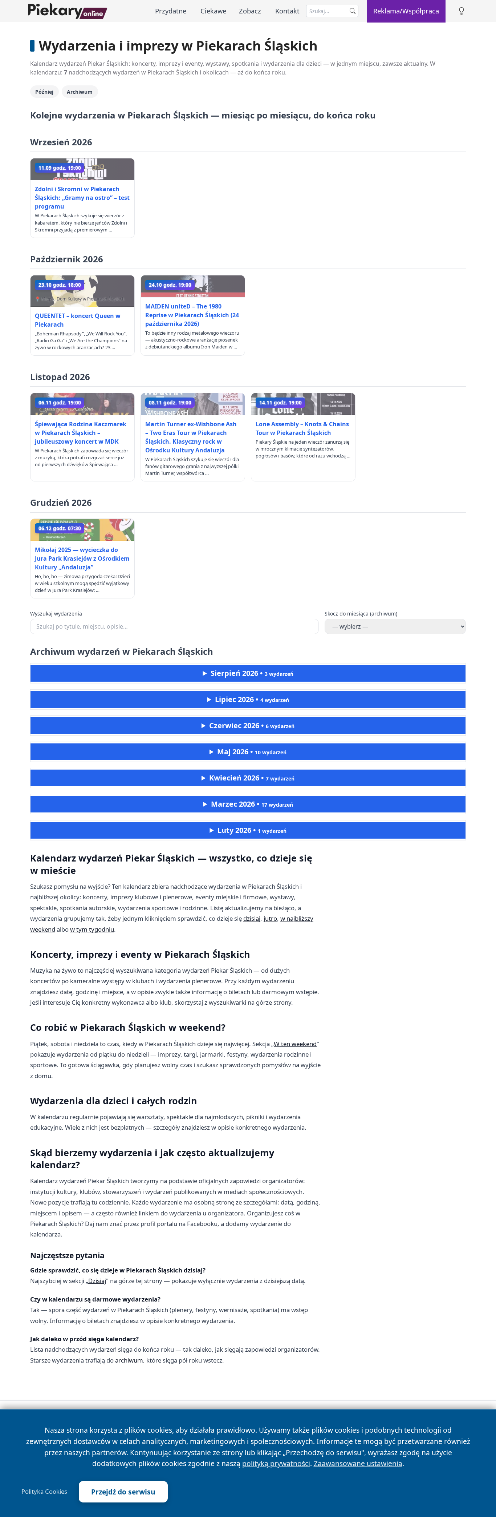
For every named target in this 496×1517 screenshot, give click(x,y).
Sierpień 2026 (252, 673)
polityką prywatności (276, 1463)
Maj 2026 (251, 752)
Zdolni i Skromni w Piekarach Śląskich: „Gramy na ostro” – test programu (82, 197)
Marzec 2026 (252, 804)
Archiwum (80, 91)
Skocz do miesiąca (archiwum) (361, 613)
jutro (270, 918)
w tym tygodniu (92, 929)
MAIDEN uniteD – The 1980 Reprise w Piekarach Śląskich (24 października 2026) (192, 315)
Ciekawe (213, 10)
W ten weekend (295, 1044)
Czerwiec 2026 (251, 725)
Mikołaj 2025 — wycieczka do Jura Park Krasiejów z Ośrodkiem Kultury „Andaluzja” (82, 558)
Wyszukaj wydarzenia (56, 613)
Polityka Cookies (44, 1491)
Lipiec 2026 (252, 699)
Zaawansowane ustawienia (358, 1463)
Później (44, 91)
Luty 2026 (251, 830)
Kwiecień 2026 (251, 778)
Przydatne (170, 10)
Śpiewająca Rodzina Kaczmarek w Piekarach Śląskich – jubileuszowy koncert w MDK (80, 432)
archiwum (129, 1360)
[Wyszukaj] (352, 11)
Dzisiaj (97, 1280)
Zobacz (250, 10)
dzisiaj (251, 918)
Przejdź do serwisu (123, 1492)
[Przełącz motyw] (461, 11)
